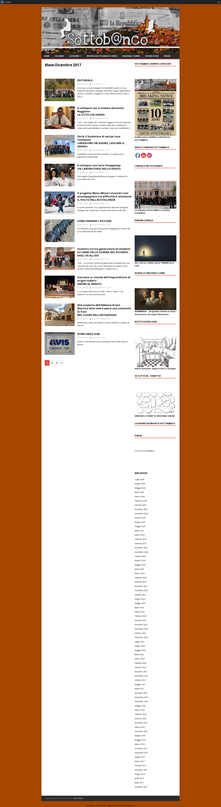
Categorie (74, 56)
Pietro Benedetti (98, 203)
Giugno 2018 (140, 735)
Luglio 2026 (139, 479)
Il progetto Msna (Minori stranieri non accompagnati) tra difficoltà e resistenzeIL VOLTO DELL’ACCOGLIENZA (104, 196)
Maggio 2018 (140, 740)
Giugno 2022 (140, 646)
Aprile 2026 (139, 492)
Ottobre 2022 (140, 633)
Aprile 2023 (139, 607)
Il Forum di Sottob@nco (144, 451)
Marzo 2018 (140, 744)
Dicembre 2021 (141, 671)
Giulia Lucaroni (97, 118)
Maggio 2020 (140, 706)
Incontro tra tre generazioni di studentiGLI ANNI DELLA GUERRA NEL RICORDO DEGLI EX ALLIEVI (103, 252)
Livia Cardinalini (98, 172)
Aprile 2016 (139, 778)
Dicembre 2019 (141, 723)
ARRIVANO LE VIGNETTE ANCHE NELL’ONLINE (155, 416)
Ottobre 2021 (140, 680)
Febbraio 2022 (141, 663)
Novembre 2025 (141, 513)
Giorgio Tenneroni (99, 224)
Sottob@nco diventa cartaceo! (153, 63)
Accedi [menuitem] (8, 2)
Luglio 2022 (139, 641)
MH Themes (79, 798)
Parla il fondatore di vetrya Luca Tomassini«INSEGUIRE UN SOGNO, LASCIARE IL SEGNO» (101, 141)
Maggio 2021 (140, 684)
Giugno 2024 (140, 560)
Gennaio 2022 (140, 667)
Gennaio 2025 (140, 543)
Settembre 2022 (141, 637)
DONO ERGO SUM (88, 334)
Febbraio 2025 (141, 539)
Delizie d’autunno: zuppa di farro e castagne (155, 368)
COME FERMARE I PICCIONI (94, 221)
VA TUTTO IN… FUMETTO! (148, 376)
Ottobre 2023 (140, 595)
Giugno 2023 (140, 599)
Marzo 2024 (140, 573)
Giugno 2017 (140, 757)
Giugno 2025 (140, 522)
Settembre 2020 (141, 701)
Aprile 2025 (139, 530)
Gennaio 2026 (140, 505)
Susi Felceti (96, 84)
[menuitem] (2, 2)
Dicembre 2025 (141, 509)
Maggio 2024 (140, 565)
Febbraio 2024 (141, 577)
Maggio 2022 (140, 650)
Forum (167, 56)
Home (46, 56)
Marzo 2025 (140, 535)
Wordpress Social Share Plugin (98, 805)
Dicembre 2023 (141, 586)
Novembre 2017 (141, 752)
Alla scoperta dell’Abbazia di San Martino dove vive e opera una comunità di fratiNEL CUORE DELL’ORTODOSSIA (104, 310)
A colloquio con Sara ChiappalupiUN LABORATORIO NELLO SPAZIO (99, 167)
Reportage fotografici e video (102, 56)
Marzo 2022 (140, 658)
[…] (81, 96)
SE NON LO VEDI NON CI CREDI (150, 273)
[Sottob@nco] (110, 52)
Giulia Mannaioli (98, 150)
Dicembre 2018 (141, 731)
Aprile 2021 (139, 688)
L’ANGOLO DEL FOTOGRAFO (149, 165)
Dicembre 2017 (141, 748)
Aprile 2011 (139, 782)
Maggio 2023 (140, 603)
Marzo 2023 (140, 612)
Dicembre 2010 (141, 787)
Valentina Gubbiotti (99, 318)
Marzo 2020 (140, 710)
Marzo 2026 (140, 496)
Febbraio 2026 (141, 500)
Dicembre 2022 (141, 624)
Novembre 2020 (141, 697)
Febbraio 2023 (141, 616)
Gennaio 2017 (140, 765)
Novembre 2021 (141, 676)
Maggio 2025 (140, 526)
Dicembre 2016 (141, 770)
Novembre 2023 (141, 590)
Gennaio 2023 (140, 620)
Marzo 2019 (140, 727)
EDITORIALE (85, 80)
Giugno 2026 (140, 483)
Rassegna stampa (131, 56)
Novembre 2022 (141, 629)
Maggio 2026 (140, 488)
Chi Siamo (59, 56)
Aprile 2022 (139, 654)
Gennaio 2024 (140, 582)
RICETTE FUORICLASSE (146, 321)
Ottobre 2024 (140, 556)
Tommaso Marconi (99, 287)
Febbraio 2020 (141, 714)
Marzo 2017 (140, 761)
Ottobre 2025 (140, 518)
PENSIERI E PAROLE (144, 220)
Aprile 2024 (139, 569)
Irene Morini (96, 337)
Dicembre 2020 (141, 693)
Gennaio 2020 (140, 718)
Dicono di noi (152, 56)
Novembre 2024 (141, 552)
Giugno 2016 (140, 774)
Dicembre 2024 (141, 547)
